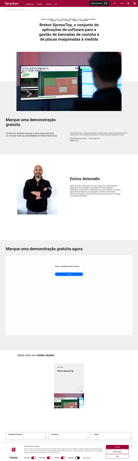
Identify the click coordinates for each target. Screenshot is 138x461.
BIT (56, 4)
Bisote (80, 19)
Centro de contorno (47, 19)
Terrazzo (75, 20)
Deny (117, 456)
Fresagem (64, 19)
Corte (57, 19)
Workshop (22, 9)
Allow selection (117, 451)
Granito (60, 20)
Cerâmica (67, 20)
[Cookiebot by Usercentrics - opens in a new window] (14, 458)
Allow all (117, 447)
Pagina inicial (10, 9)
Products (39, 4)
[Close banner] (132, 445)
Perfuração (72, 19)
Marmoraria (84, 20)
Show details (86, 458)
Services (49, 4)
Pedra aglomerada (90, 19)
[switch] (49, 458)
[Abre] (134, 3)
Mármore (53, 20)
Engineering (29, 4)
